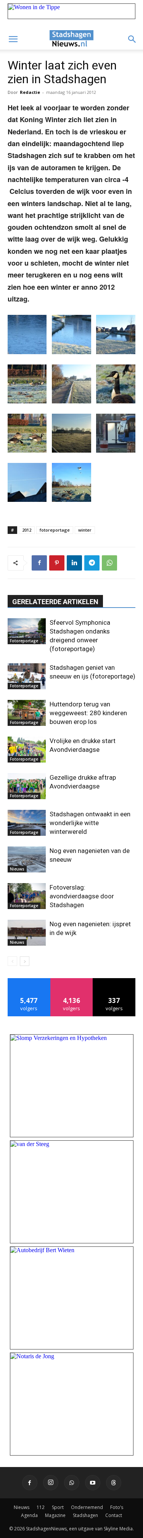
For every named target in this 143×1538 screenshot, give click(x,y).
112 (41, 1507)
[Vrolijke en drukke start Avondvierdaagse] (27, 750)
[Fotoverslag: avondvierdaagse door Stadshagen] (27, 896)
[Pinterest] (56, 563)
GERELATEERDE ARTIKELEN (55, 602)
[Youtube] (92, 1482)
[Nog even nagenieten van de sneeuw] (27, 859)
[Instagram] (50, 1482)
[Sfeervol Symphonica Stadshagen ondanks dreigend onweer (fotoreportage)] (27, 631)
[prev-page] (12, 961)
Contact (113, 1515)
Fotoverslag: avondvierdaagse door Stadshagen (82, 896)
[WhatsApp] (109, 563)
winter (85, 530)
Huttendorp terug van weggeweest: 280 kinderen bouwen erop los (88, 712)
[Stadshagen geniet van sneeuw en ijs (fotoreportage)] (27, 676)
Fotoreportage (24, 640)
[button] (13, 39)
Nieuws (17, 869)
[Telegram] (92, 563)
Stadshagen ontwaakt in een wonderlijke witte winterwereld (90, 822)
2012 (26, 530)
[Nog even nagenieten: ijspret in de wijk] (27, 933)
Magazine (55, 1515)
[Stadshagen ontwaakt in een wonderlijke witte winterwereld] (27, 823)
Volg (71, 981)
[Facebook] (39, 563)
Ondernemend (87, 1507)
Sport (58, 1507)
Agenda (29, 1515)
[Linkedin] (74, 563)
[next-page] (24, 961)
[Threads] (113, 1482)
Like (29, 981)
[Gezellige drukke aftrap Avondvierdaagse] (27, 786)
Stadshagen (85, 1515)
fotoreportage (55, 530)
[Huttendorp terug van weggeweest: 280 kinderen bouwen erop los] (27, 713)
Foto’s (116, 1507)
